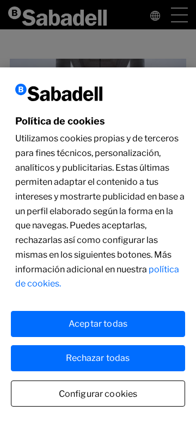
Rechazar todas (98, 358)
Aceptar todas (98, 324)
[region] (98, 245)
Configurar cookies (98, 394)
